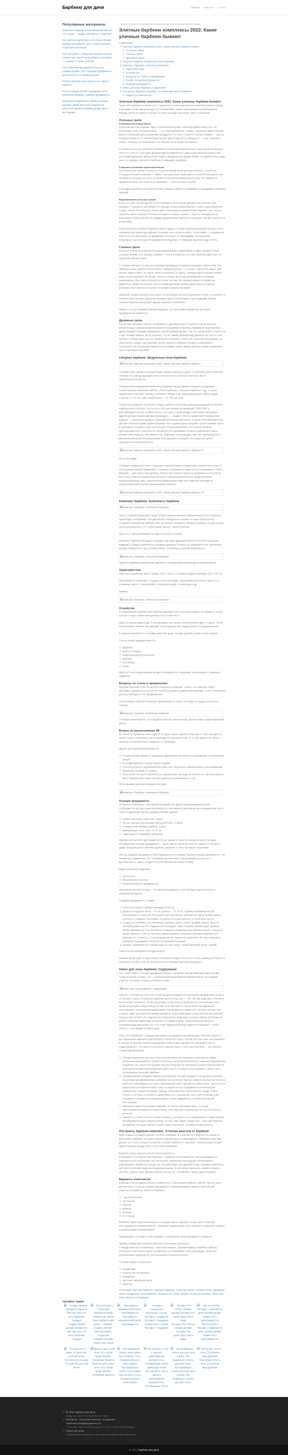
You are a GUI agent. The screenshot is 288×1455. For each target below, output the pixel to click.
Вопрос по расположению (195, 1293)
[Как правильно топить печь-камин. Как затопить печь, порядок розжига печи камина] (129, 1363)
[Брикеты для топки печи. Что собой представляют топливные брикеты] (103, 1359)
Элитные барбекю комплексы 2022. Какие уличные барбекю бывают (161, 46)
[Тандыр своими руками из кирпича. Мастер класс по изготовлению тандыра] (76, 1320)
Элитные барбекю (142, 1289)
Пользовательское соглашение (97, 1419)
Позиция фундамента (138, 84)
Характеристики (135, 69)
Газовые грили (134, 54)
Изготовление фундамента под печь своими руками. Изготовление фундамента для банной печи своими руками (87, 71)
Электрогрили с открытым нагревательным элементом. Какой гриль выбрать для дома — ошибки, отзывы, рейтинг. (87, 57)
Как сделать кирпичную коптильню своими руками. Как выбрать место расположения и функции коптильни (86, 43)
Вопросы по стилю (168, 1293)
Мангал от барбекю (137, 1297)
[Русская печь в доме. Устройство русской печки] (76, 1356)
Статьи (222, 7)
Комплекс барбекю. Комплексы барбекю (145, 65)
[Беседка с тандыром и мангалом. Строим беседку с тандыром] (156, 1316)
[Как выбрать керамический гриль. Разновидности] (129, 1312)
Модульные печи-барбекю (142, 1293)
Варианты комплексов (139, 95)
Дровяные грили (135, 57)
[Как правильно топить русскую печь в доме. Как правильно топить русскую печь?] (183, 1363)
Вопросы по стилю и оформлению (145, 76)
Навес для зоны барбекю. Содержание (144, 87)
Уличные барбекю (164, 1289)
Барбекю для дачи (83, 7)
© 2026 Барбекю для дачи (80, 1412)
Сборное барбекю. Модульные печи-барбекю (148, 61)
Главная (194, 7)
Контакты (71, 1419)
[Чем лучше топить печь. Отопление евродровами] (209, 1356)
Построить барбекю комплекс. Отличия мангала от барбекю (157, 91)
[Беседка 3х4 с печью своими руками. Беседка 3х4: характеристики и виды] (183, 1320)
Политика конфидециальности (83, 1423)
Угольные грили (135, 50)
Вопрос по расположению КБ (143, 80)
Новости (208, 7)
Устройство (133, 72)
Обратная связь (75, 1430)
